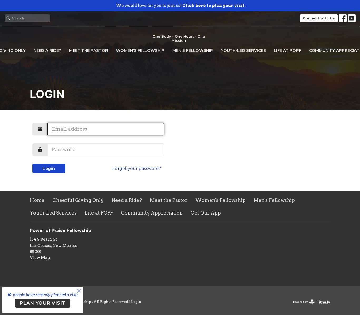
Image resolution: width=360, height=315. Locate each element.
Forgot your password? (136, 168)
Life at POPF (287, 50)
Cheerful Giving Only (78, 200)
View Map (40, 257)
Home (37, 200)
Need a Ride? (47, 50)
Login (49, 168)
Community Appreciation (152, 213)
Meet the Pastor (88, 50)
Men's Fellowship (192, 50)
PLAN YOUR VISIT (43, 303)
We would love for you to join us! (180, 5)
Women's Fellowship (140, 50)
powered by (309, 306)
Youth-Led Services (243, 50)
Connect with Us (319, 18)
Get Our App (206, 213)
